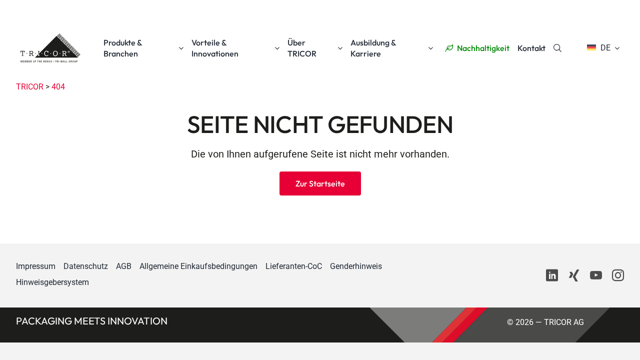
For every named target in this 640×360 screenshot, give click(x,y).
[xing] (574, 276)
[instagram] (618, 276)
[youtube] (596, 276)
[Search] (558, 48)
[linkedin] (552, 276)
